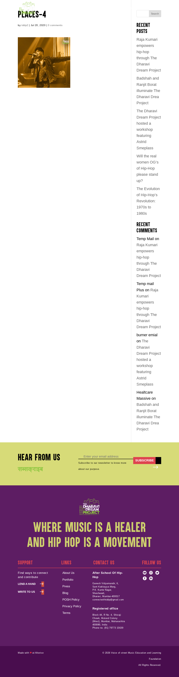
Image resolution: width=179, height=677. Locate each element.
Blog (65, 592)
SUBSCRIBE (144, 460)
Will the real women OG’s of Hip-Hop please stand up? (148, 168)
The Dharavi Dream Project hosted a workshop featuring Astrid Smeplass (149, 129)
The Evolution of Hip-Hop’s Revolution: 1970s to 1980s (148, 201)
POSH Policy (109, 8)
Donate (156, 8)
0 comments (55, 25)
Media (140, 8)
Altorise (39, 652)
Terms (66, 612)
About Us (68, 572)
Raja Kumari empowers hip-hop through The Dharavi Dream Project (149, 308)
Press (66, 586)
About (53, 8)
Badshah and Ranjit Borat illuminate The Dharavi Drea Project (148, 90)
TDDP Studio (88, 8)
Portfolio (70, 8)
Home (41, 8)
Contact (127, 8)
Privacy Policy (71, 606)
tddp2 (25, 25)
